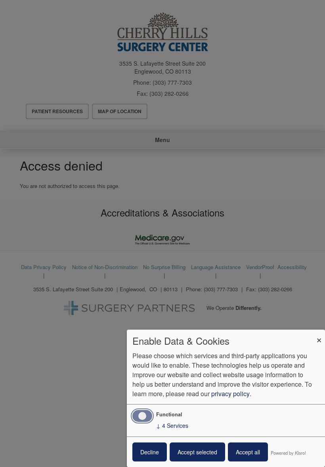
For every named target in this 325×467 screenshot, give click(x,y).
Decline (149, 452)
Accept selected (197, 452)
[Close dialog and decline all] (319, 335)
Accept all (248, 452)
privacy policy (230, 393)
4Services (172, 425)
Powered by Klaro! (288, 453)
